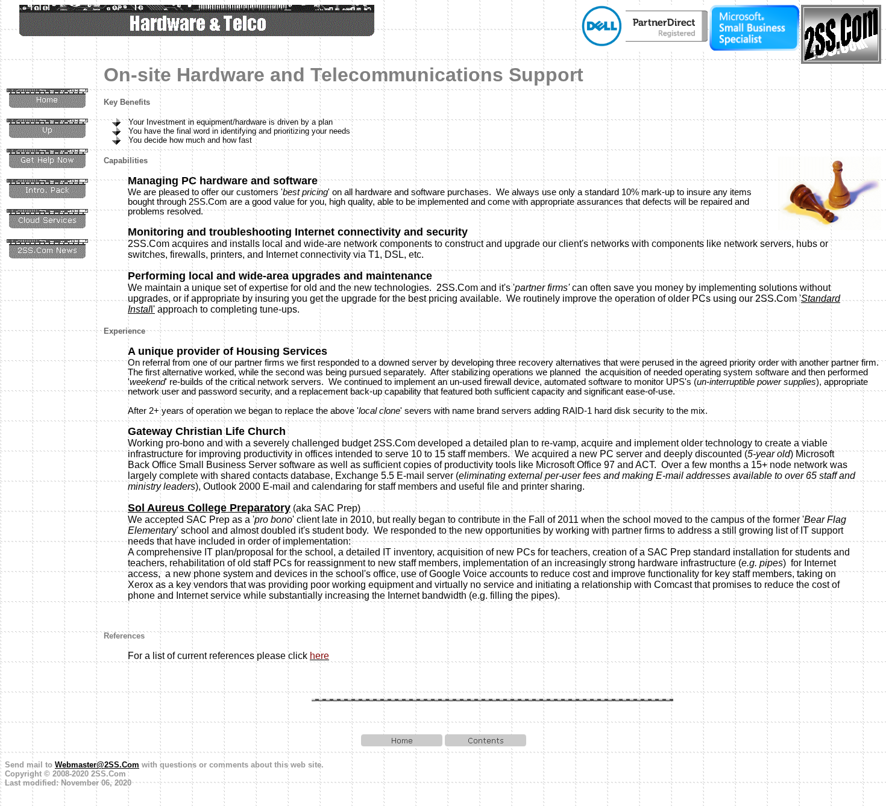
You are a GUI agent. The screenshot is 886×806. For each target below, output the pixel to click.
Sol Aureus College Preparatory (209, 508)
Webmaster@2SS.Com (97, 764)
